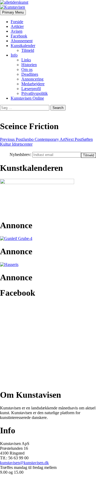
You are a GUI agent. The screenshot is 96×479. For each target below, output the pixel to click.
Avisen (16, 31)
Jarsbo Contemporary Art (32, 139)
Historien (29, 64)
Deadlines (29, 74)
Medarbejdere (33, 84)
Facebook (19, 36)
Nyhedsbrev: (21, 154)
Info (14, 55)
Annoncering (32, 79)
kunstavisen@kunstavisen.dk (24, 462)
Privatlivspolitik (34, 93)
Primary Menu (13, 12)
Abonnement (22, 41)
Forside (17, 21)
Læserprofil (31, 88)
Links (26, 60)
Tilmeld (27, 50)
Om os (27, 69)
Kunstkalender (23, 45)
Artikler (17, 26)
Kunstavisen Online (27, 98)
